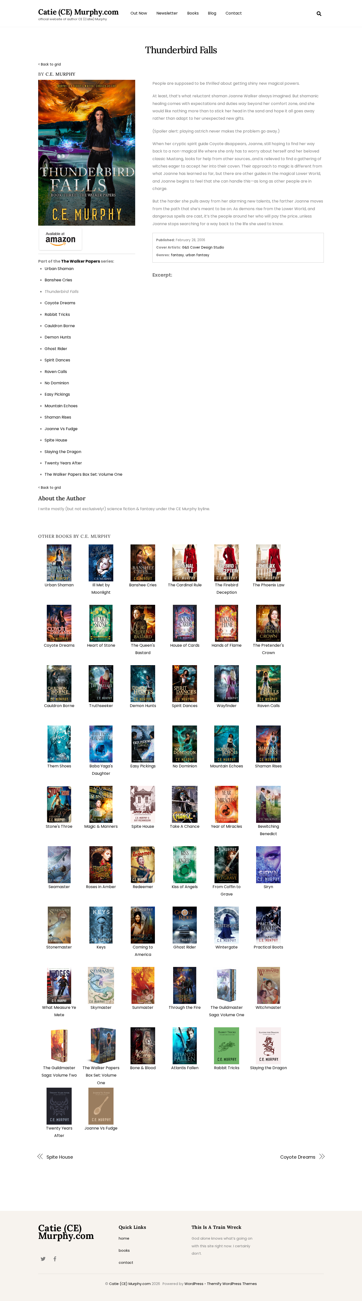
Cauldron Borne (59, 706)
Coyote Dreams (59, 645)
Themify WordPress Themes (232, 1283)
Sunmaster (142, 1007)
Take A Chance (184, 826)
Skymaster (101, 1007)
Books (193, 13)
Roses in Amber (101, 887)
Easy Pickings (143, 766)
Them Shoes (59, 766)
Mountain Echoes (226, 766)
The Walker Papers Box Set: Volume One (100, 1075)
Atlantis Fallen (184, 1068)
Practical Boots (268, 947)
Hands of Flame (227, 645)
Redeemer (143, 887)
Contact (234, 13)
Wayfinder (227, 706)
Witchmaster (268, 1007)
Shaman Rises (268, 766)
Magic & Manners (101, 826)
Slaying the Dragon (268, 1068)
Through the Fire (185, 1007)
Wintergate (226, 947)
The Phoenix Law (268, 585)
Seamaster (59, 887)
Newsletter (167, 13)
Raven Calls (268, 706)
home (124, 1238)
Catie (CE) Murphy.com (130, 1283)
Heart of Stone (101, 645)
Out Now (139, 13)
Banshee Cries (143, 585)
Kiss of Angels (185, 887)
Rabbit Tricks (226, 1068)
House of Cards (184, 645)
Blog (212, 13)
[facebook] (55, 1258)
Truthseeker (101, 706)
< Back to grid (49, 64)
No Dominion (185, 766)
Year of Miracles (226, 826)
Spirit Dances (184, 706)
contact (126, 1262)
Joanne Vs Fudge (100, 1128)
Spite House (143, 826)
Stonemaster (59, 947)
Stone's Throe (59, 826)
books (124, 1250)
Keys (101, 947)
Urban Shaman (59, 585)
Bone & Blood (143, 1068)
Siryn (268, 887)
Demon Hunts (143, 706)
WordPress (193, 1283)
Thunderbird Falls (181, 50)
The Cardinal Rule (185, 585)
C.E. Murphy (61, 74)
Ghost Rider (184, 947)
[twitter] (43, 1258)
